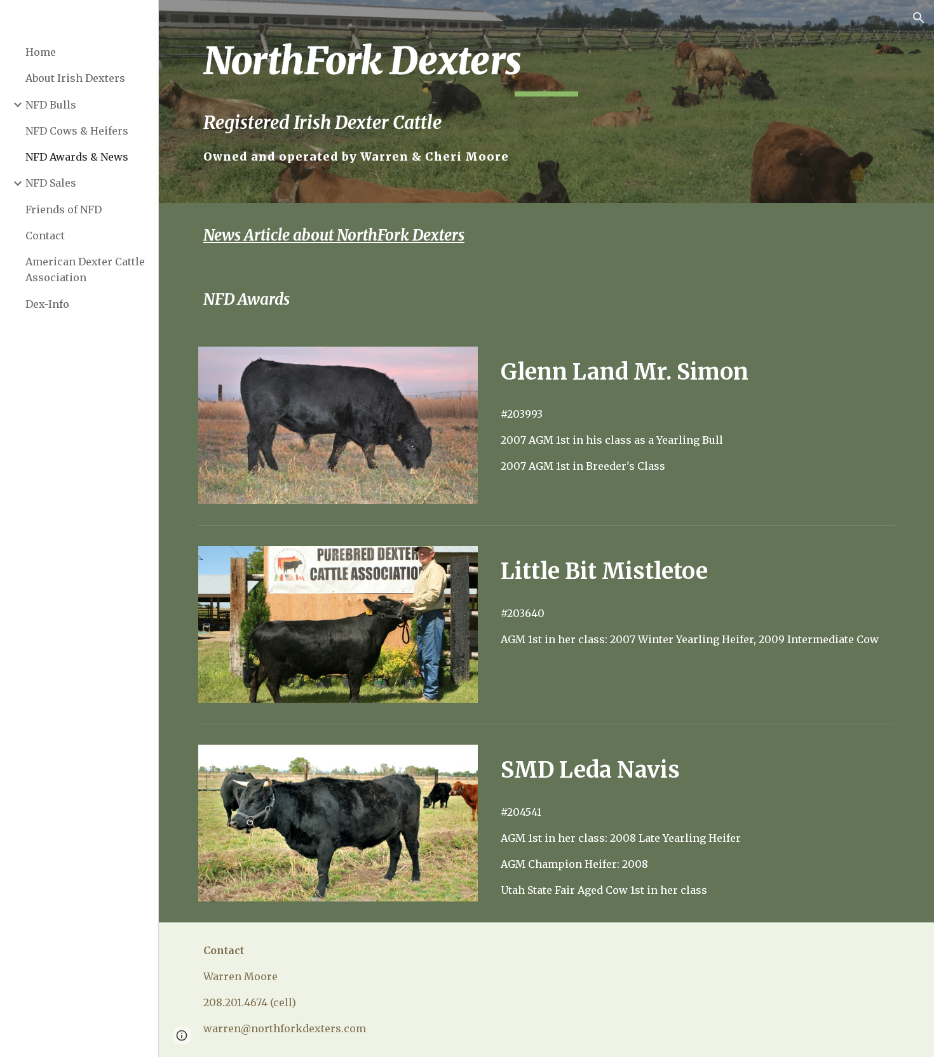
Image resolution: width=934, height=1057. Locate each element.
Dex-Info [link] (47, 304)
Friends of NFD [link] (63, 209)
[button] (919, 18)
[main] (546, 101)
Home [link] (40, 52)
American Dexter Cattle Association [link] (85, 269)
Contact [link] (45, 235)
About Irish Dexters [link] (75, 78)
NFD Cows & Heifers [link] (76, 130)
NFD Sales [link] (50, 182)
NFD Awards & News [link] (76, 156)
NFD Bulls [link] (50, 104)
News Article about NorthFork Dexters (333, 235)
